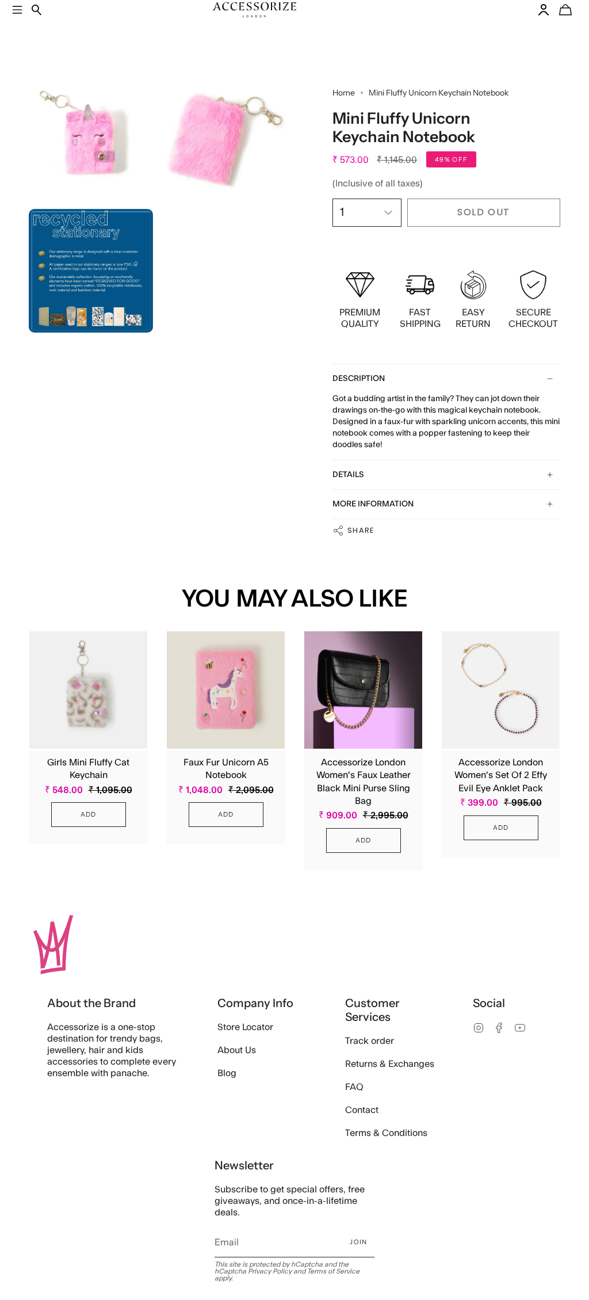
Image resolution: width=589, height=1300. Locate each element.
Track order (369, 1041)
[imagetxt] (91, 138)
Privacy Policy (270, 1271)
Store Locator (245, 1027)
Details (348, 475)
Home (343, 92)
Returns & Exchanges (389, 1064)
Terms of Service (333, 1271)
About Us (236, 1050)
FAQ (354, 1087)
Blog (226, 1073)
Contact (361, 1110)
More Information (373, 504)
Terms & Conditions (386, 1133)
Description (358, 379)
